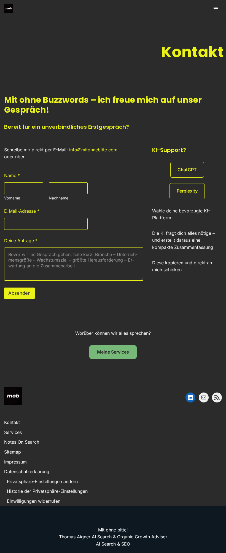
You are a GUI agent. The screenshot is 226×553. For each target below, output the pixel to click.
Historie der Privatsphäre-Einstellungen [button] (47, 491)
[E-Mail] (204, 397)
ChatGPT (187, 169)
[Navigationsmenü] (215, 8)
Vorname (12, 198)
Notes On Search (21, 442)
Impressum (15, 462)
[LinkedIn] (190, 397)
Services (13, 432)
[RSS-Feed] (217, 397)
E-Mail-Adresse (21, 211)
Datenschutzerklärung (26, 471)
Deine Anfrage (20, 240)
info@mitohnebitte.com (93, 149)
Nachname (58, 198)
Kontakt (12, 422)
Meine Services (113, 352)
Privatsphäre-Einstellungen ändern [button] (42, 481)
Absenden (19, 293)
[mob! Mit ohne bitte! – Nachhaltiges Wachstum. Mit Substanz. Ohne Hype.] (8, 8)
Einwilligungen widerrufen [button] (33, 501)
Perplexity (187, 191)
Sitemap (12, 452)
